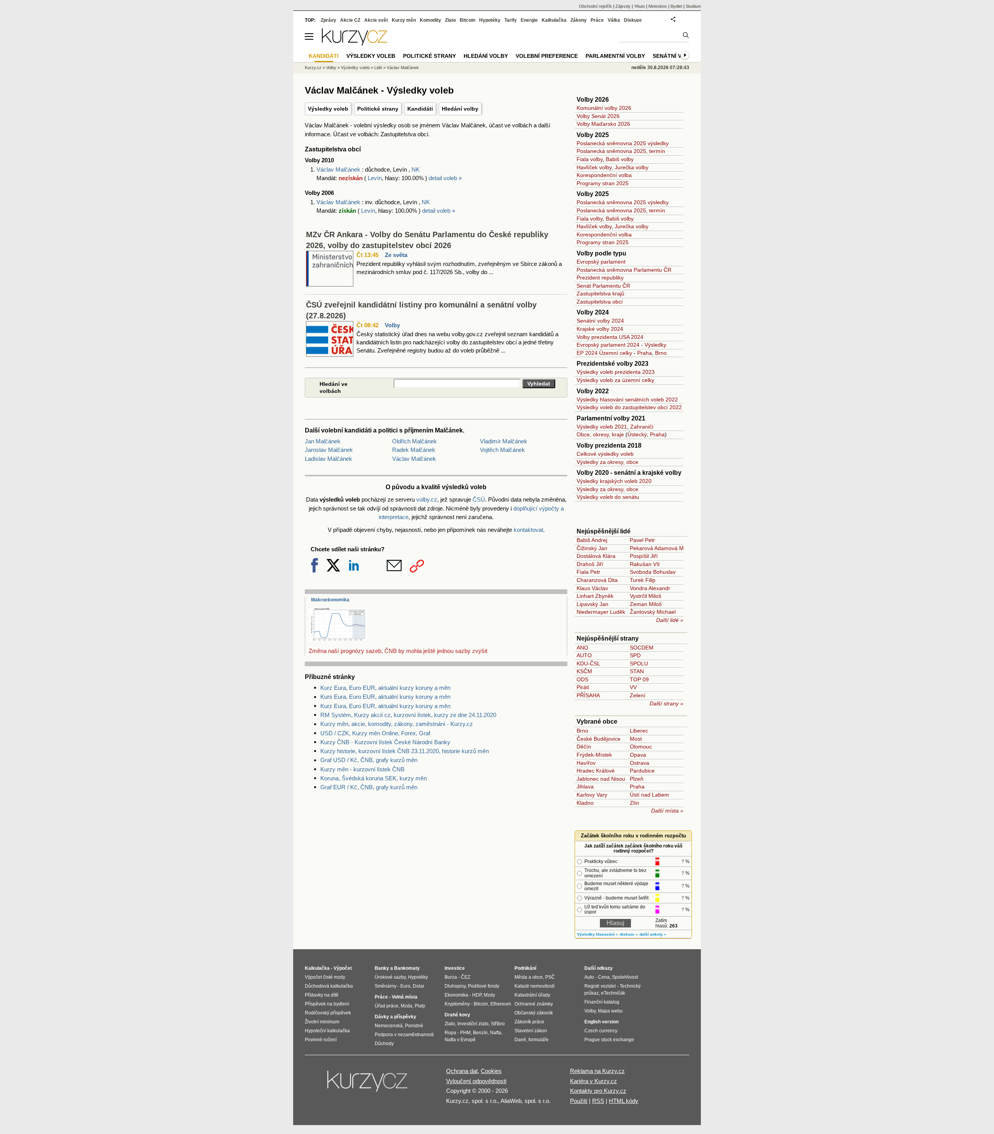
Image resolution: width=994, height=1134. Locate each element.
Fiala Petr (588, 572)
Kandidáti (420, 109)
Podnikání (525, 968)
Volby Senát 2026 (598, 116)
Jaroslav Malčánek (329, 449)
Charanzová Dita (597, 580)
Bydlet (676, 6)
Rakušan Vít (645, 564)
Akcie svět (376, 20)
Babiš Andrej (592, 540)
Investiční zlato (472, 1023)
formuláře (538, 1039)
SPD (635, 655)
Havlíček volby (594, 167)
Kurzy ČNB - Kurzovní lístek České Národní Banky (385, 742)
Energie (529, 20)
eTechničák (613, 993)
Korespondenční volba (604, 175)
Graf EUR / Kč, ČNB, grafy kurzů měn (368, 787)
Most (636, 739)
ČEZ (465, 977)
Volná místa (404, 997)
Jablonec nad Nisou (601, 779)
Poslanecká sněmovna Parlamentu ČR (624, 270)
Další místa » (667, 811)
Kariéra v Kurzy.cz (593, 1081)
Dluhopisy (455, 986)
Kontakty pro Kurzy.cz (598, 1090)
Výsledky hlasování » (597, 934)
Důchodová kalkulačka (329, 986)
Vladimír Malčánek (503, 441)
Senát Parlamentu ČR (603, 286)
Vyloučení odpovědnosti (476, 1081)
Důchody (384, 1043)
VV (633, 687)
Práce (597, 20)
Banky (382, 968)
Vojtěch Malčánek (502, 449)
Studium (693, 6)
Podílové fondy (483, 986)
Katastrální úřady (532, 995)
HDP (476, 995)
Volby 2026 (593, 99)
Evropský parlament (601, 262)
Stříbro (498, 1023)
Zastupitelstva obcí (600, 302)
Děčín (584, 746)
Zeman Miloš (646, 604)
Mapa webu (610, 1011)
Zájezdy (623, 6)
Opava (638, 755)
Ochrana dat (462, 1071)
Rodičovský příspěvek (328, 1013)
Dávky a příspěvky (395, 1016)
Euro (405, 986)
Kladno (585, 803)
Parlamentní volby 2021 (611, 418)
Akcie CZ (350, 20)
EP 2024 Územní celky (604, 353)
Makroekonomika (330, 600)
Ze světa (396, 255)
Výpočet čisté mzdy (325, 977)
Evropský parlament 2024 (608, 345)
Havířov (586, 763)
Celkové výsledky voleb (605, 454)
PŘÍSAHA (588, 695)
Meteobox (657, 6)
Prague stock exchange (609, 1039)
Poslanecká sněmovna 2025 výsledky (623, 143)
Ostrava (639, 763)
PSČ (550, 977)
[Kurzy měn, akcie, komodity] (368, 1084)
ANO (582, 647)
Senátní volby (675, 56)
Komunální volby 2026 (604, 108)
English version (601, 1022)
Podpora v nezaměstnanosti (404, 1034)
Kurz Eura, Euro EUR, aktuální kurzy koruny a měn (385, 687)
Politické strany (377, 109)
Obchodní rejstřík (595, 6)
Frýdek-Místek (594, 755)
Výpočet (343, 968)
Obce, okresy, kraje (600, 434)
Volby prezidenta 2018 (609, 445)
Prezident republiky (600, 277)
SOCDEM (641, 647)
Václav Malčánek (339, 169)
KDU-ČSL (588, 663)
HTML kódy (623, 1101)
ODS (582, 679)
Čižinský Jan (592, 548)
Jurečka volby (631, 167)
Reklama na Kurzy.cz (597, 1071)
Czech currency (600, 1030)
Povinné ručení (321, 1039)
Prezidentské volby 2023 (612, 363)
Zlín (634, 803)
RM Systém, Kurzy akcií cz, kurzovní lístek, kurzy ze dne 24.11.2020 (408, 715)
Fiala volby (590, 159)
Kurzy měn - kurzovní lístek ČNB (362, 769)
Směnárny (385, 986)
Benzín (480, 1032)
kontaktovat (528, 529)
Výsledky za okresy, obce (607, 462)
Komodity (430, 20)
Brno (661, 353)
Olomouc (641, 746)
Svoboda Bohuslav (653, 572)
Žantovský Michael (653, 612)
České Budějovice (598, 739)
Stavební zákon (530, 1030)
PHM (465, 1032)
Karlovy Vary (592, 795)
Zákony (578, 20)
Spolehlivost (625, 977)
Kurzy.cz (313, 67)
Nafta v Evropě (460, 1039)
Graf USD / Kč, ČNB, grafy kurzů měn (368, 760)
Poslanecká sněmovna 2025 (611, 151)
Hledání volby (460, 109)
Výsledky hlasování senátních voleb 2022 (627, 399)
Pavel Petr (642, 540)
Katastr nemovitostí (534, 986)
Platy (420, 1006)
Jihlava (585, 786)
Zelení (637, 695)
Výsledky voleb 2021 (602, 427)
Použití (578, 1101)
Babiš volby (620, 159)
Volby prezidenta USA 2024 (610, 337)
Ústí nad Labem (649, 795)
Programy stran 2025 (603, 183)
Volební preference (547, 56)
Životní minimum (322, 1022)
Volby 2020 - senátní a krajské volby (629, 472)
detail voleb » (445, 178)
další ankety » (652, 934)
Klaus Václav (592, 588)
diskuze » (629, 934)
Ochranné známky (533, 1004)
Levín (375, 178)
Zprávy (328, 20)
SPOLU (639, 663)
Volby (392, 325)
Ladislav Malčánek (328, 458)
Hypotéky (489, 20)
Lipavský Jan (592, 604)
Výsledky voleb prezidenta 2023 (616, 372)
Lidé (378, 67)
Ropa (450, 1032)
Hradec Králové (596, 771)
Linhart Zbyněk (595, 596)
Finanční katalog (601, 1002)
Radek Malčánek (413, 449)
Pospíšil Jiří (644, 556)
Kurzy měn (404, 20)
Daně (520, 1039)
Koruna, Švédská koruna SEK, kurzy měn (373, 778)
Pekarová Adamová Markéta (664, 548)
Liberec (639, 731)
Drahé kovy (457, 1015)
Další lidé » (669, 620)
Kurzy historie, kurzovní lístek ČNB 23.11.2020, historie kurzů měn (404, 751)
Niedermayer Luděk (601, 612)
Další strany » (666, 703)
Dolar (418, 986)
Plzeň (636, 779)
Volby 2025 (593, 135)
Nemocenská (389, 1025)
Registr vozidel (600, 986)
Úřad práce (386, 1006)
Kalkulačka (554, 20)
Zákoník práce (529, 1022)
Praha (644, 353)
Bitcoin (467, 20)
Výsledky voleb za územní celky (615, 380)
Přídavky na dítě (322, 995)
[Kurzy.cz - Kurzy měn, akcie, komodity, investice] (354, 43)
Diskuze (633, 20)
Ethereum (500, 1004)
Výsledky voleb (328, 109)
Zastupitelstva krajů (600, 293)
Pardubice (642, 771)
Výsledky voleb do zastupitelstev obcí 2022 (629, 407)
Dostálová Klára (596, 556)
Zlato (450, 20)
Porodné (414, 1025)
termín (657, 151)
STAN (637, 671)
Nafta (495, 1032)
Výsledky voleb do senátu (608, 497)
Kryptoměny (457, 1004)
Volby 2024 (593, 312)
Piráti (583, 687)
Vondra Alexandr (650, 588)
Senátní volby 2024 (600, 321)
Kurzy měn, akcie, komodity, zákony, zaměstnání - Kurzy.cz (396, 724)
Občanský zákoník (533, 1013)
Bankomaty (407, 968)
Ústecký (637, 434)
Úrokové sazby (390, 977)
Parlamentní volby (615, 56)
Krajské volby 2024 (600, 329)
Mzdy (489, 995)
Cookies (491, 1071)
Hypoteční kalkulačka (327, 1030)
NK (416, 169)
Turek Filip (642, 580)
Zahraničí (641, 427)
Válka (614, 20)
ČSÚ (479, 499)
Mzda (406, 1006)
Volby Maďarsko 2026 (603, 124)
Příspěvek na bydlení (327, 1004)
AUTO (584, 655)
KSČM (584, 671)
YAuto (639, 6)
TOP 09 (639, 679)
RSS (598, 1101)
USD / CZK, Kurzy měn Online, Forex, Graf (375, 733)
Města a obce (528, 977)
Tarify (510, 20)
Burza (451, 977)
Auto (589, 977)
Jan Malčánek (323, 441)
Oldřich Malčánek (414, 441)
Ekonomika (456, 995)
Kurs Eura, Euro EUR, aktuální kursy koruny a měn (385, 696)
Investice (455, 968)
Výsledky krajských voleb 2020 (614, 481)
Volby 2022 (593, 391)
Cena (604, 977)
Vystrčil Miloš (645, 596)
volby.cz (426, 499)
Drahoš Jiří (590, 564)
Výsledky (655, 345)
